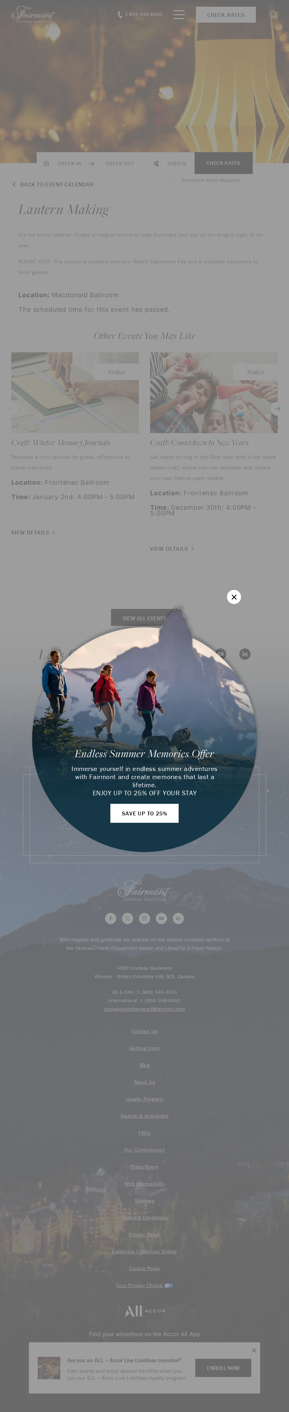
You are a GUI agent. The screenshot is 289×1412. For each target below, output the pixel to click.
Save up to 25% (144, 813)
